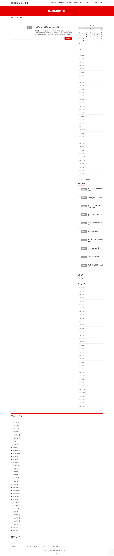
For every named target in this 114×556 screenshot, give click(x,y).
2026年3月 (81, 62)
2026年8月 (81, 55)
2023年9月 (81, 133)
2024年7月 (81, 99)
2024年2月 (81, 116)
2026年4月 (81, 58)
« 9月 (79, 44)
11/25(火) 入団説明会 (93, 248)
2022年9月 (81, 167)
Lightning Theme (56, 553)
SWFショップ (37, 546)
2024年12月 (82, 85)
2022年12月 (82, 157)
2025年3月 (81, 82)
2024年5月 (81, 106)
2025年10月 (82, 72)
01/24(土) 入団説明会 (93, 231)
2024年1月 (81, 119)
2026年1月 (81, 65)
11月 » (101, 44)
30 (79, 41)
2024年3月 (81, 113)
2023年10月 (82, 130)
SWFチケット (46, 546)
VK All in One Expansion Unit (67, 553)
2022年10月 (82, 164)
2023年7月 (81, 136)
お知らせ (81, 49)
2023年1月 (81, 153)
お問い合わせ (56, 546)
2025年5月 (81, 79)
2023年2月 (81, 150)
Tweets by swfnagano (84, 179)
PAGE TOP (109, 537)
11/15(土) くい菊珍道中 (94, 256)
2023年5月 (81, 143)
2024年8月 (81, 96)
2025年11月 (82, 69)
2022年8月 (81, 170)
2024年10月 (82, 89)
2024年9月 (81, 92)
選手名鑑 (29, 546)
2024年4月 (81, 109)
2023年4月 (81, 147)
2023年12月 (82, 123)
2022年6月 (81, 174)
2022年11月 (82, 160)
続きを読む (68, 38)
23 (79, 38)
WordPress (48, 553)
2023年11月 (82, 126)
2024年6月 (81, 102)
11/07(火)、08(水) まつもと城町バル (47, 27)
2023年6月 (81, 140)
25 (86, 38)
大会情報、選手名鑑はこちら (95, 265)
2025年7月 (81, 75)
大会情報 (22, 546)
